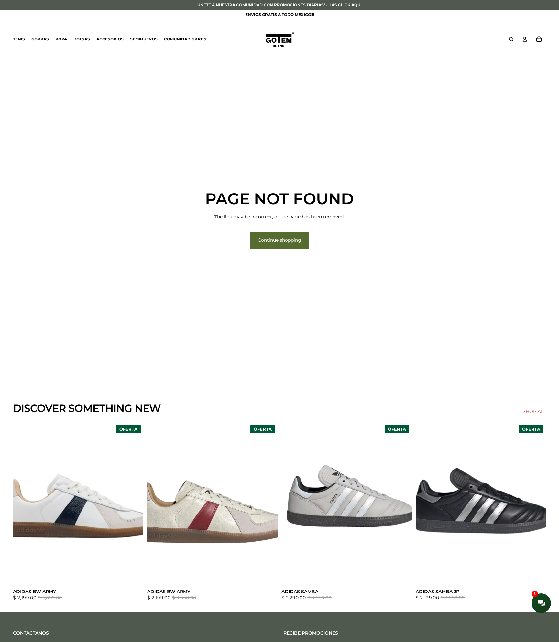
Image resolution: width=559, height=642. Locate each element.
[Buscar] (511, 39)
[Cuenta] (525, 39)
